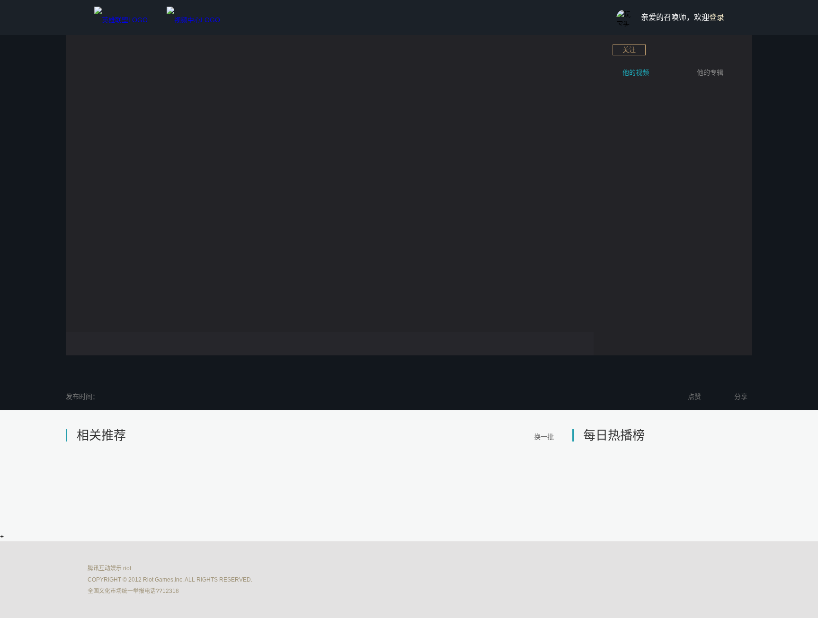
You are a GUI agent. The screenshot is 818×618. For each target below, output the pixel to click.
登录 (716, 17)
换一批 (544, 437)
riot (127, 568)
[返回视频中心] (193, 17)
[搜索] (593, 18)
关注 (629, 49)
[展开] (596, 154)
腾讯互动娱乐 (105, 568)
